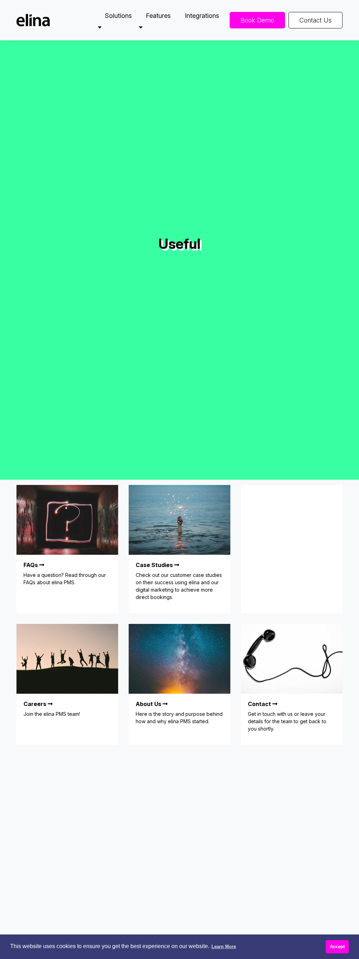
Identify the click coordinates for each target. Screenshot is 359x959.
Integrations (202, 15)
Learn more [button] (223, 946)
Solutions (118, 15)
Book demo (257, 20)
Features (158, 15)
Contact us (315, 20)
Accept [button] (337, 946)
